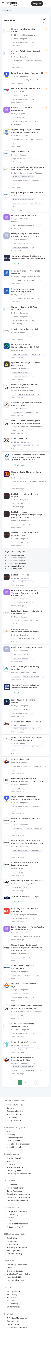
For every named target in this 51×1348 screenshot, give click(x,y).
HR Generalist (12, 1185)
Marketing (11, 1134)
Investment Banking (15, 1114)
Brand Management (15, 1137)
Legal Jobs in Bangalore (17, 558)
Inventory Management (17, 1247)
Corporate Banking (15, 1111)
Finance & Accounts (15, 1105)
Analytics (11, 1164)
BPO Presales (12, 1297)
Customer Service (15, 1307)
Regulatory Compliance (17, 1264)
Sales (9, 1131)
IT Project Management (17, 1211)
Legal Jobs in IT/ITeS (15, 1280)
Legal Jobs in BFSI (14, 1277)
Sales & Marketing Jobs (14, 1127)
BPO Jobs (8, 1287)
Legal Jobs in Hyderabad (17, 563)
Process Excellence (15, 1167)
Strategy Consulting (15, 1158)
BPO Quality (12, 1294)
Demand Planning (14, 1253)
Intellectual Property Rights (18, 1274)
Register (37, 3)
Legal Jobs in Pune (15, 569)
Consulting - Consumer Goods (20, 1173)
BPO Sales (11, 1300)
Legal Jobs (9, 1260)
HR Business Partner (15, 1188)
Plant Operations (14, 1250)
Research (11, 1161)
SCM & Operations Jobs (14, 1234)
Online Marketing (14, 1141)
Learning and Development (18, 1197)
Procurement (12, 1244)
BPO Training (12, 1304)
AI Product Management (17, 1318)
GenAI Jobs (9, 1314)
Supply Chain (12, 1238)
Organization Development (18, 1194)
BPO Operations (14, 1291)
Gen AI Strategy (13, 1324)
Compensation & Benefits (18, 1200)
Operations (12, 1241)
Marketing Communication (18, 1144)
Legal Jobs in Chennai (16, 566)
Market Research (14, 1147)
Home (4, 11)
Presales (10, 1217)
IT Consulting (12, 1214)
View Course (19, 264)
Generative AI (13, 1321)
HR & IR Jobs (9, 1180)
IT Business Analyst (15, 1227)
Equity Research (14, 1120)
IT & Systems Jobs (12, 1207)
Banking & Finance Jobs (14, 1101)
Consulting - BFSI (14, 1170)
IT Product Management (17, 1224)
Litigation (11, 1268)
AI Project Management (17, 1327)
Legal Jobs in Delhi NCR (16, 560)
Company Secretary (16, 1271)
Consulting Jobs (11, 1154)
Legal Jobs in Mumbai (16, 555)
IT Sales (10, 1220)
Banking (10, 1108)
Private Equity (13, 1117)
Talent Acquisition (14, 1191)
